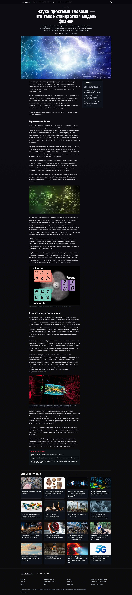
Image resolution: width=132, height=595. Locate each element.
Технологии (61, 2)
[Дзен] (47, 573)
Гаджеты (54, 2)
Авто (40, 2)
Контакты (23, 584)
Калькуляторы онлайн (49, 581)
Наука (49, 2)
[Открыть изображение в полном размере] (66, 57)
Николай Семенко (59, 33)
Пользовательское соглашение (98, 581)
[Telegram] (41, 573)
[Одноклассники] (44, 573)
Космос (44, 2)
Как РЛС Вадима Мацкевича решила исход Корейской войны (92, 91)
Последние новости (49, 579)
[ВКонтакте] (37, 573)
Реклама (69, 579)
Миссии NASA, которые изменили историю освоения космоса (92, 86)
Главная (64, 7)
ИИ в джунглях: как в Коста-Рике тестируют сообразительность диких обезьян (92, 103)
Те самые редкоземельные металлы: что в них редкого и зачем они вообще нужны (91, 97)
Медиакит (69, 581)
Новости (35, 2)
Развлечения (68, 2)
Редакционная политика (97, 584)
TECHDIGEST (25, 2)
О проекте (23, 579)
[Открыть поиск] (110, 2)
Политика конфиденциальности (99, 579)
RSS (45, 584)
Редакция (23, 581)
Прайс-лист (70, 584)
